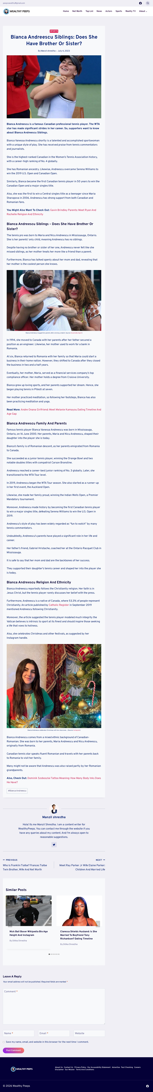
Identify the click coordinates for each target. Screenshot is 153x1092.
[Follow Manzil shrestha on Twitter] (54, 844)
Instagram (76, 730)
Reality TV (131, 11)
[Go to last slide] (10, 924)
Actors (108, 11)
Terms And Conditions (85, 1070)
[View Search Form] (147, 3)
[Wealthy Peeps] (16, 11)
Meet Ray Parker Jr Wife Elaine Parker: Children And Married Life (82, 865)
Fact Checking (127, 1067)
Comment (11, 991)
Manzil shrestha (48, 51)
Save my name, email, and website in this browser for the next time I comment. (47, 1042)
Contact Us (68, 1067)
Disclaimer (59, 1070)
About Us (59, 1067)
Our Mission (70, 1070)
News (99, 11)
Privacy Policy (80, 1067)
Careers (137, 1067)
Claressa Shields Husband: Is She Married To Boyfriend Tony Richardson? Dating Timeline (78, 935)
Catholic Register (59, 605)
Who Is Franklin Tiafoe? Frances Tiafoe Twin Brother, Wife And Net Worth (25, 865)
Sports (119, 11)
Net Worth (77, 11)
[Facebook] (140, 3)
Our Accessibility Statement (99, 1067)
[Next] (98, 924)
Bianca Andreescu (17, 790)
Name (8, 1033)
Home (66, 11)
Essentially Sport (76, 333)
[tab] (49, 954)
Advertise (116, 1067)
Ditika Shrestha (19, 940)
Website (79, 1033)
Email (44, 1033)
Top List (89, 11)
